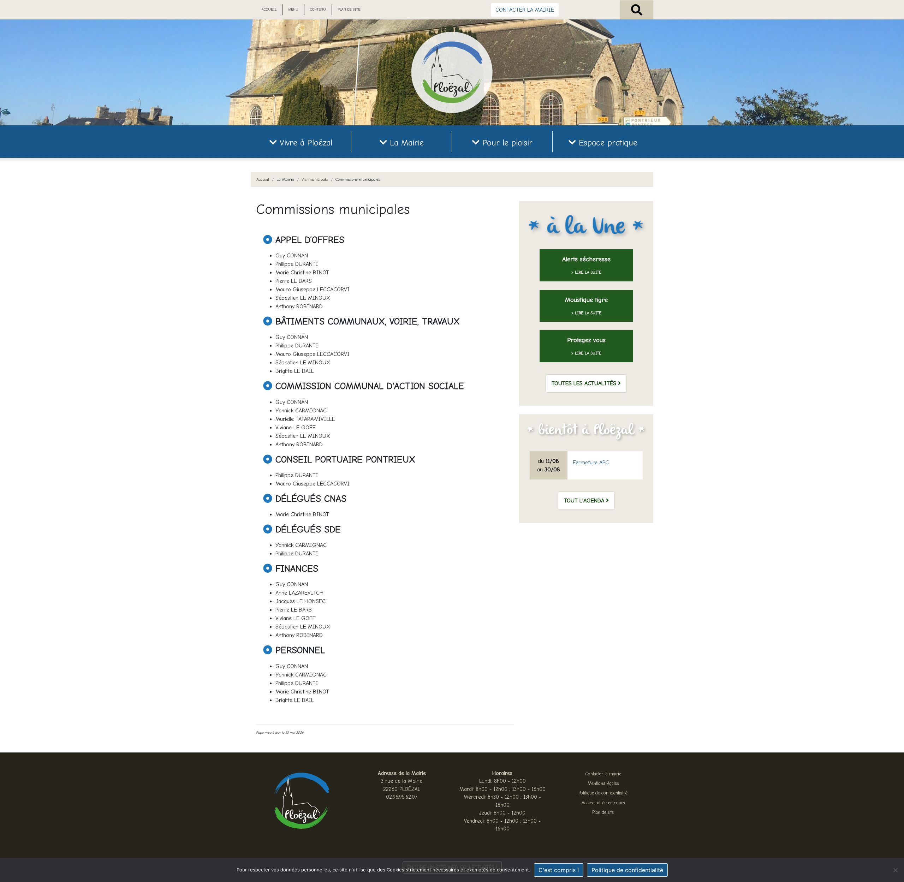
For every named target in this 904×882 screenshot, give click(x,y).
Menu (293, 9)
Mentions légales (603, 783)
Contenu (318, 9)
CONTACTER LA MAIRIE (524, 10)
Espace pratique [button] (606, 143)
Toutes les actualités (585, 383)
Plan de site (349, 9)
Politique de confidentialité (603, 792)
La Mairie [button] (405, 143)
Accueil (269, 9)
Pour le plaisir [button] (506, 143)
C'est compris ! (559, 870)
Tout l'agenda (585, 500)
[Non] (895, 870)
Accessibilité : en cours (603, 802)
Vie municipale (315, 179)
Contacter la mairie (603, 773)
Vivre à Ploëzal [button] (304, 143)
